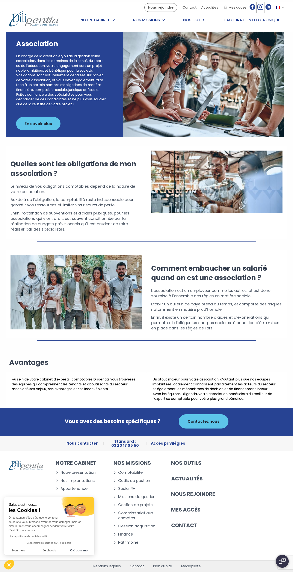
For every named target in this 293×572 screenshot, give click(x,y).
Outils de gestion (134, 480)
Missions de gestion (137, 496)
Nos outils (194, 20)
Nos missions (147, 20)
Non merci (19, 550)
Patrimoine (128, 542)
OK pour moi (79, 550)
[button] (9, 565)
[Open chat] (282, 561)
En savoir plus (38, 123)
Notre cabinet (95, 20)
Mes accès (186, 509)
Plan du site (162, 566)
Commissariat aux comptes (135, 516)
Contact (184, 525)
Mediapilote (191, 566)
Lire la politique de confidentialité (28, 536)
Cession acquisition (136, 526)
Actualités (187, 478)
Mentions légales (106, 566)
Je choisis (49, 550)
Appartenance (74, 488)
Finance (125, 534)
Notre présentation (78, 472)
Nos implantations (77, 480)
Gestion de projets (135, 505)
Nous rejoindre (193, 494)
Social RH (126, 488)
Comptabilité (130, 472)
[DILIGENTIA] (34, 20)
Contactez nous (203, 421)
